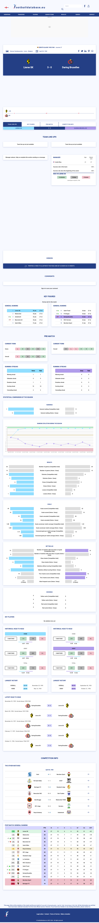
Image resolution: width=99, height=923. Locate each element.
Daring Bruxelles (36, 705)
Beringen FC (37, 787)
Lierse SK (61, 705)
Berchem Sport (61, 774)
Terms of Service (55, 914)
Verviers (61, 806)
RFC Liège (38, 806)
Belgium (30, 51)
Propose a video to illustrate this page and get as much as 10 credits (51, 266)
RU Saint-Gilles (38, 781)
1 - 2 (49, 745)
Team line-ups (12, 124)
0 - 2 (49, 705)
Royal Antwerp (38, 812)
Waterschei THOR (61, 800)
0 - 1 (49, 725)
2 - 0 (49, 735)
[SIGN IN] (88, 6)
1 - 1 (49, 715)
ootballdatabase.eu (30, 7)
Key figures (31, 124)
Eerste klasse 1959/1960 (47, 47)
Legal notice (40, 914)
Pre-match (49, 124)
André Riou (58, 162)
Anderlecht (61, 812)
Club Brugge (37, 800)
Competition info (68, 124)
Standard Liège (61, 787)
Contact (47, 914)
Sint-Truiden (60, 793)
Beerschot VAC (38, 793)
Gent (37, 774)
